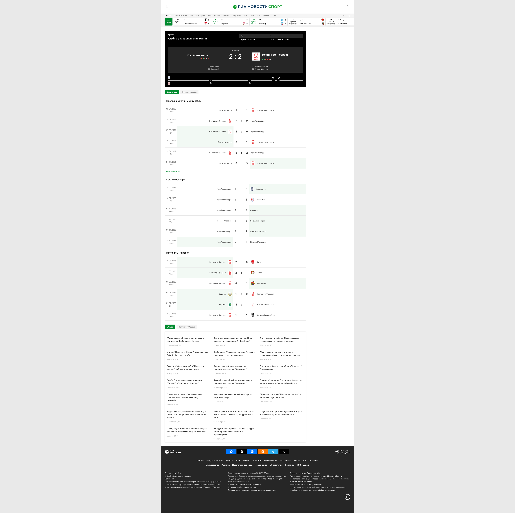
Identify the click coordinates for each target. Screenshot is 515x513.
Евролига (266, 16)
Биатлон (229, 460)
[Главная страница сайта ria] (248, 6)
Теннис (296, 460)
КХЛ (252, 16)
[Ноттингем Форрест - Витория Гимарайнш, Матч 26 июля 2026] (270, 59)
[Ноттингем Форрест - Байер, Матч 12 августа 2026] (264, 59)
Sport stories (284, 460)
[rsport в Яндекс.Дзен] (242, 451)
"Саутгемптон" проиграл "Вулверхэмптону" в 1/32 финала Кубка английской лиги (281, 413)
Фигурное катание (215, 460)
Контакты (289, 465)
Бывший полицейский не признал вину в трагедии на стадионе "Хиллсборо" (233, 382)
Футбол (171, 34)
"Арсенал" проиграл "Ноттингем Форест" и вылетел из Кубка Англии (280, 396)
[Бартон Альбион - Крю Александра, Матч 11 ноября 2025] (203, 58)
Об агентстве (276, 465)
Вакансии (169, 479)
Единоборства (270, 460)
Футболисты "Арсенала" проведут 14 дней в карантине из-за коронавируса (234, 353)
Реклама (225, 465)
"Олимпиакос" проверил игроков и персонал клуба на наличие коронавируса (280, 353)
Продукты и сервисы (242, 465)
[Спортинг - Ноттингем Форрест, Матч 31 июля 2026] (269, 59)
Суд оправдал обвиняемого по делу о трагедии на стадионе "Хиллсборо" (231, 367)
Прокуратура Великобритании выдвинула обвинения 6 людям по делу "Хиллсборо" (187, 430)
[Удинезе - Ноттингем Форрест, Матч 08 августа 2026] (267, 59)
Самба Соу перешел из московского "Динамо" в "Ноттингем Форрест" (184, 382)
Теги (304, 460)
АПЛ (209, 16)
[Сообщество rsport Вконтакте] (252, 451)
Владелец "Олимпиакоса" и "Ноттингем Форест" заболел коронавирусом (185, 367)
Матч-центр (169, 21)
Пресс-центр (261, 465)
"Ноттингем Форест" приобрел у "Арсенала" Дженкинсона (281, 367)
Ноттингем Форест (187, 327)
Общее (170, 327)
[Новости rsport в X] (284, 451)
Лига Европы (200, 16)
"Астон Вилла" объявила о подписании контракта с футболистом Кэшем (185, 339)
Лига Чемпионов (180, 16)
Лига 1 (246, 16)
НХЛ (258, 16)
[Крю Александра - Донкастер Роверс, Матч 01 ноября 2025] (201, 58)
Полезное (313, 460)
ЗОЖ (238, 460)
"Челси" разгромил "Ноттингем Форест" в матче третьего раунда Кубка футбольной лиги (233, 414)
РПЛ (191, 16)
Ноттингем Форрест (275, 54)
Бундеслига (236, 16)
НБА (274, 16)
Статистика (172, 92)
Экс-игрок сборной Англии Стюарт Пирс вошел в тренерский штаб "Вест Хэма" (233, 339)
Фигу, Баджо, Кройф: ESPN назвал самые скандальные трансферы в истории (279, 339)
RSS (299, 465)
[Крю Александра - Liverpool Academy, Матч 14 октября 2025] (200, 58)
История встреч (173, 171)
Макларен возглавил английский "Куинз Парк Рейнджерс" (233, 396)
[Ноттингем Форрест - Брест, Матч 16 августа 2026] (262, 59)
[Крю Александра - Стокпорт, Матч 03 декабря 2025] (204, 58)
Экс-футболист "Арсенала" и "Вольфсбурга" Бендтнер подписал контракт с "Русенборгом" (234, 431)
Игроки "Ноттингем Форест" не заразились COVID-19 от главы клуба (187, 353)
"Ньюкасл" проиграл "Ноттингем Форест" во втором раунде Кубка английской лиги (281, 382)
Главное (168, 16)
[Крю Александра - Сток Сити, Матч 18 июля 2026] (206, 58)
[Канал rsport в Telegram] (273, 451)
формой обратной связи (301, 482)
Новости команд (189, 92)
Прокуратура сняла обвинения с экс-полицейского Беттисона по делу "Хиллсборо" (184, 397)
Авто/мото (256, 460)
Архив (306, 465)
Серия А (226, 16)
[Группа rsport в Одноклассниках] (263, 451)
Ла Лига (217, 16)
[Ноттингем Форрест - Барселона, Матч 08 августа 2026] (265, 59)
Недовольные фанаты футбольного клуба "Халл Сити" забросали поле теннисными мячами (186, 414)
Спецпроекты (212, 465)
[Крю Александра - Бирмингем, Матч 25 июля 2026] (208, 58)
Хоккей (246, 460)
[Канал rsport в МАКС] (231, 451)
